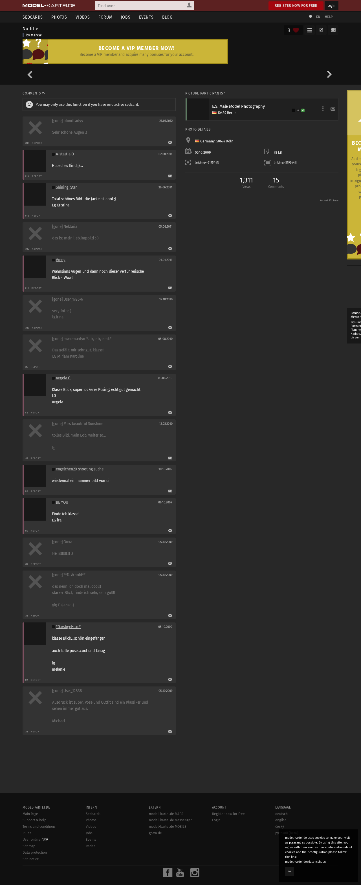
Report (37, 142)
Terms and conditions (39, 827)
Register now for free (296, 5)
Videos (83, 17)
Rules (27, 833)
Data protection (35, 853)
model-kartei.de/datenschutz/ (306, 862)
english (281, 820)
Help (329, 17)
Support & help (34, 820)
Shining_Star (66, 187)
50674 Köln (224, 141)
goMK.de (155, 833)
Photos (59, 17)
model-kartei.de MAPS (166, 814)
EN (318, 17)
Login (331, 5)
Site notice (31, 859)
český (279, 827)
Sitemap (29, 846)
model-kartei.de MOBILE (167, 827)
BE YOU (62, 502)
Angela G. (63, 378)
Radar (90, 846)
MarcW (36, 35)
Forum (105, 17)
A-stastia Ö (65, 154)
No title (30, 28)
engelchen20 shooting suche (80, 469)
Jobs (126, 17)
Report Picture (329, 200)
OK (289, 871)
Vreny (60, 259)
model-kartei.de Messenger (170, 820)
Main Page (30, 814)
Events (146, 17)
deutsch (281, 814)
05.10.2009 (203, 153)
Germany (207, 141)
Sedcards (33, 17)
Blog (167, 17)
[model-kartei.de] (49, 5)
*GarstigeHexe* (68, 626)
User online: (35, 840)
